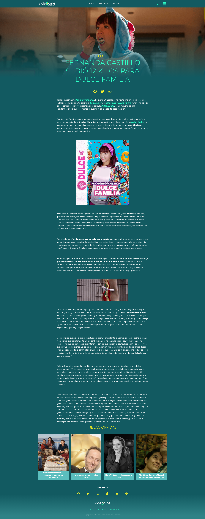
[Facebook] (95, 91)
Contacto (89, 509)
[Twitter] (102, 91)
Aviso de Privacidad (111, 509)
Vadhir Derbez (138, 122)
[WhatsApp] (110, 91)
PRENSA (116, 4)
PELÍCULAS (90, 4)
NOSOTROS (103, 4)
